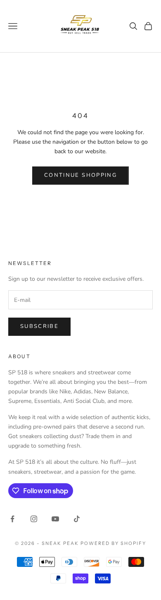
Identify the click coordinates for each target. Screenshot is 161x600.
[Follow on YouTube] (55, 519)
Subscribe (39, 326)
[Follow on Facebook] (12, 519)
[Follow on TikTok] (77, 519)
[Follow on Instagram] (34, 519)
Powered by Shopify (113, 543)
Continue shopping (80, 175)
